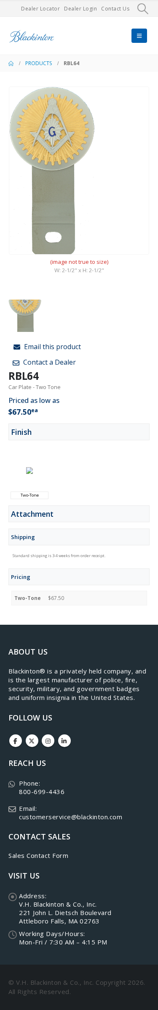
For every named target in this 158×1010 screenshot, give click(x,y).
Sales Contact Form (38, 855)
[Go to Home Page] (10, 63)
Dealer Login (80, 8)
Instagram (48, 740)
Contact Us (115, 8)
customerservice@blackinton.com (70, 817)
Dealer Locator (40, 8)
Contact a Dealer (48, 362)
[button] (143, 8)
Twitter (32, 740)
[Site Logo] (31, 36)
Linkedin (64, 740)
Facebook (15, 740)
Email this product (51, 346)
